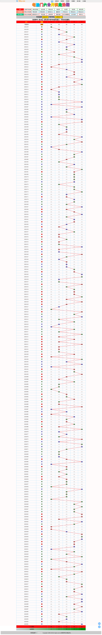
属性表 (57, 1)
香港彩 (62, 1)
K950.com (40, 632)
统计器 (78, 1)
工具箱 (84, 1)
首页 (52, 1)
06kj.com (22, 1)
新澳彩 (67, 1)
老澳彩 (73, 1)
